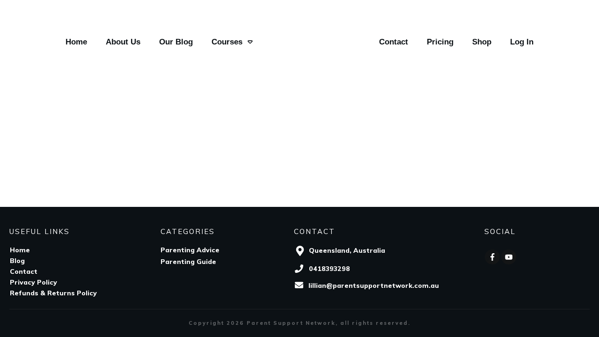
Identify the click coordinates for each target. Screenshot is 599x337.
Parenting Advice (190, 250)
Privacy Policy (33, 282)
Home (20, 250)
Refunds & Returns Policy (53, 293)
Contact (23, 271)
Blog (17, 260)
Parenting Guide (188, 261)
